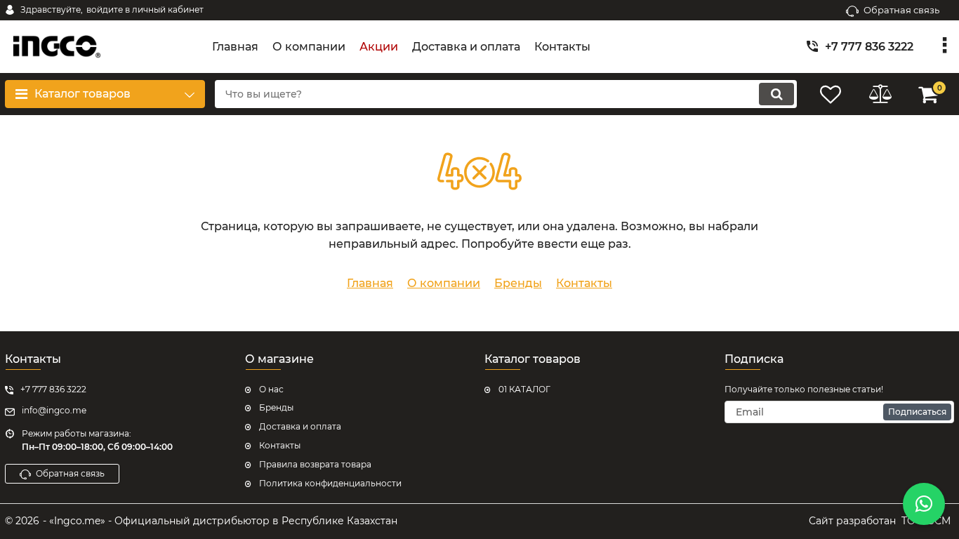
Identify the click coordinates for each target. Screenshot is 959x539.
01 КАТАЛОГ (524, 389)
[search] (776, 94)
